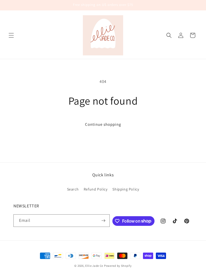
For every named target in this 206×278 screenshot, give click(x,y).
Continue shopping (103, 124)
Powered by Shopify (118, 266)
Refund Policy (96, 189)
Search (73, 189)
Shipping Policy (125, 189)
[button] (11, 35)
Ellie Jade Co (94, 266)
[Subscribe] (103, 220)
